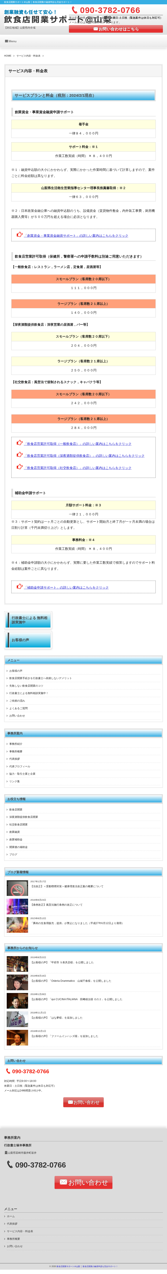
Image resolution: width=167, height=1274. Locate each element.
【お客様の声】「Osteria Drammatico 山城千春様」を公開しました (70, 980)
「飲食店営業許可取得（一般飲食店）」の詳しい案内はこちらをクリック (78, 444)
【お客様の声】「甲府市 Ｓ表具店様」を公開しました (62, 962)
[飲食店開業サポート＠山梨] (57, 17)
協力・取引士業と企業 (22, 773)
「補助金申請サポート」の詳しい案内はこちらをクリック (66, 587)
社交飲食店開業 (18, 824)
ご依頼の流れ (17, 700)
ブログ (13, 854)
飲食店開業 (15, 809)
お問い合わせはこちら (119, 29)
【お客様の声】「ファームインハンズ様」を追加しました (64, 1036)
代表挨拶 (14, 758)
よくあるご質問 (18, 708)
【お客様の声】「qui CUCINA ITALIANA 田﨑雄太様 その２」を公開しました (76, 999)
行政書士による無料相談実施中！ (28, 693)
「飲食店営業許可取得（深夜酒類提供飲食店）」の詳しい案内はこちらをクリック (84, 455)
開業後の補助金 (18, 847)
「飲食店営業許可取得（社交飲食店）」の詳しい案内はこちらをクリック (78, 468)
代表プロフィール (19, 766)
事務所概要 (15, 751)
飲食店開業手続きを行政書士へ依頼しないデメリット (40, 678)
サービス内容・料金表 (20, 1231)
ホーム (11, 1216)
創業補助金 (15, 839)
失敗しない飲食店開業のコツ (26, 685)
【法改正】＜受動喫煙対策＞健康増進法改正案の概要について (67, 886)
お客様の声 (15, 670)
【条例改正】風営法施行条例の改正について (56, 904)
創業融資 (14, 831)
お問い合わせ (17, 715)
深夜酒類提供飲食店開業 (23, 816)
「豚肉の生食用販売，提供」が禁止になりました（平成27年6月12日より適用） (77, 923)
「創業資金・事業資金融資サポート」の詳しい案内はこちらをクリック (76, 235)
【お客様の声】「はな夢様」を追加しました (56, 1017)
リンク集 (14, 781)
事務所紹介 (15, 743)
